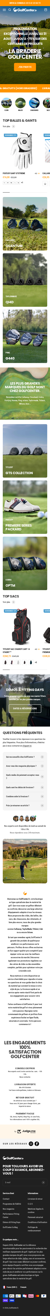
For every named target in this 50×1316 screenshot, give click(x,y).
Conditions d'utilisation (37, 1222)
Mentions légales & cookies (35, 1211)
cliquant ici (27, 746)
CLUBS (6, 110)
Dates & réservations (25, 708)
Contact (6, 1199)
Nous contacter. (25, 1077)
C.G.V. (30, 1204)
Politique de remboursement (34, 1229)
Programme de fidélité (12, 1204)
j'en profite (25, 67)
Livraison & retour (35, 1199)
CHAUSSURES (34, 110)
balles (25, 1258)
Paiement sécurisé (35, 1217)
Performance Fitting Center (11, 1216)
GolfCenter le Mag (10, 1227)
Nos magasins (8, 1209)
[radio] (4, 182)
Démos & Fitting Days (11, 1222)
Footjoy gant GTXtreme (14, 173)
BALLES (20, 110)
